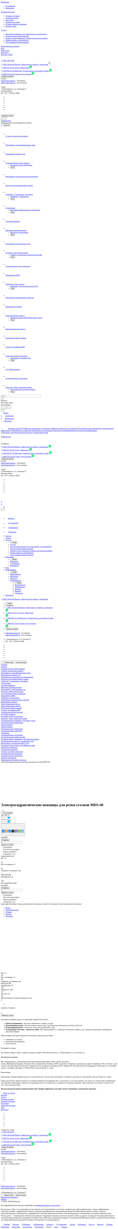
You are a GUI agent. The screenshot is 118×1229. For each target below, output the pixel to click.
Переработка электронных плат (13, 689)
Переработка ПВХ (8, 696)
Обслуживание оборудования (17, 42)
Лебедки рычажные (8, 758)
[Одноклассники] (6, 831)
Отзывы (9, 912)
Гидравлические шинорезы (11, 754)
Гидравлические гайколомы (12, 729)
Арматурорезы (6, 727)
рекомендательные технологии (48, 1205)
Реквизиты (10, 8)
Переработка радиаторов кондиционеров (17, 677)
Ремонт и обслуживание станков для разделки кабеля (26, 38)
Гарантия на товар (13, 22)
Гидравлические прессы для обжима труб (17, 741)
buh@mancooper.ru (8, 83)
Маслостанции (7, 725)
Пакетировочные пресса (10, 704)
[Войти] (2, 499)
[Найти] (9, 407)
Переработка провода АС (11, 675)
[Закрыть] (3, 509)
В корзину (5, 840)
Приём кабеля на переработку (17, 40)
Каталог (4, 1095)
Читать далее (6, 1216)
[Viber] (16, 831)
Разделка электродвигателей (12, 692)
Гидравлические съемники (11, 731)
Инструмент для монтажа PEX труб (15, 743)
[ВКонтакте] (3, 831)
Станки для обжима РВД (10, 710)
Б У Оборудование (8, 714)
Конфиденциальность (9, 1197)
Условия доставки (13, 16)
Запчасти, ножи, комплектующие (14, 718)
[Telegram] (22, 831)
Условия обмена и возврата (16, 24)
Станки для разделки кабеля (12, 671)
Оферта (4, 1199)
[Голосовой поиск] (4, 407)
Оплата (8, 914)
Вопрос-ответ (11, 26)
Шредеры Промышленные (11, 687)
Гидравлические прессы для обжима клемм (18, 745)
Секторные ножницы (9, 750)
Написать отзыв (7, 1015)
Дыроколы (5, 733)
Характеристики (12, 910)
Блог (3, 1108)
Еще (12, 167)
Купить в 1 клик (7, 845)
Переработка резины (9, 702)
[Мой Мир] (9, 831)
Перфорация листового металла (13, 760)
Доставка (9, 916)
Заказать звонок (7, 76)
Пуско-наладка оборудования (17, 36)
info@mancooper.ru (8, 81)
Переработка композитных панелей (15, 700)
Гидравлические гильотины (12, 716)
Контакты (5, 1110)
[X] (13, 831)
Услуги (3, 1097)
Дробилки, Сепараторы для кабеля (14, 681)
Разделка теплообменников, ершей (14, 679)
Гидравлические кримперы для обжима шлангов (20, 739)
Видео (8, 908)
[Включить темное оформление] (4, 118)
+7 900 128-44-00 (7, 61)
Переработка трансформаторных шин (16, 673)
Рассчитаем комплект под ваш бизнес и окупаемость (26, 34)
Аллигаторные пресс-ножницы (13, 694)
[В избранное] (6, 818)
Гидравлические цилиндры (11, 756)
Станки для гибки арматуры (12, 752)
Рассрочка (9, 20)
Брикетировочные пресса (11, 706)
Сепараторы (5, 683)
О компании (10, 6)
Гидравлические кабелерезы (12, 723)
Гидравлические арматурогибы (13, 737)
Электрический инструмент (12, 712)
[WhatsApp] (19, 831)
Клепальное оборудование (11, 708)
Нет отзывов (7, 813)
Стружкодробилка (8, 685)
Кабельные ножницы (9, 747)
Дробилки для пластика (10, 698)
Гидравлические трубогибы (12, 735)
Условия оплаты (12, 18)
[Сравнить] (6, 821)
